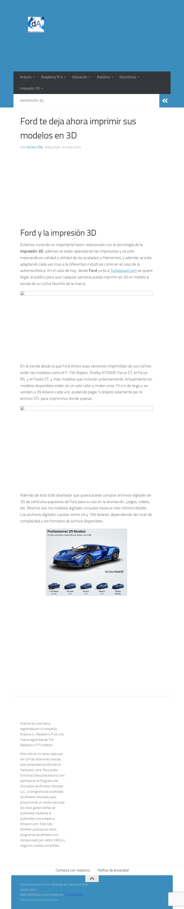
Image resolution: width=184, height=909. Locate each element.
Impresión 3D (30, 88)
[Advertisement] (82, 53)
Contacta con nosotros (73, 870)
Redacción (35, 147)
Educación (79, 77)
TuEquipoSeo (73, 895)
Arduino (25, 77)
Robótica (103, 77)
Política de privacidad (113, 870)
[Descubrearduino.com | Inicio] (36, 25)
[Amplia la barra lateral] (165, 100)
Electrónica (128, 77)
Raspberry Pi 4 (52, 77)
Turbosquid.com (123, 270)
